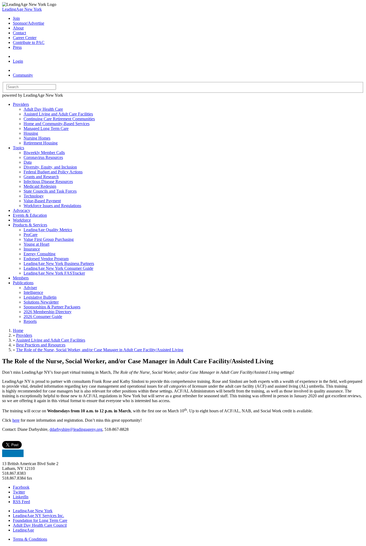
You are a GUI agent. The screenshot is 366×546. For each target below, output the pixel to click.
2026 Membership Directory (48, 311)
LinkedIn (20, 497)
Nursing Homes (37, 138)
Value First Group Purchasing (49, 239)
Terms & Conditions (30, 539)
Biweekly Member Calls (44, 152)
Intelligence (33, 292)
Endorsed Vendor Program (46, 258)
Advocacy (21, 210)
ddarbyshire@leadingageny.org (76, 429)
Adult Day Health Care (43, 109)
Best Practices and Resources (40, 345)
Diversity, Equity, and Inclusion (50, 167)
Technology (34, 196)
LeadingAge (23, 530)
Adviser (30, 287)
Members (21, 278)
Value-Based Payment (42, 201)
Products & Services (30, 225)
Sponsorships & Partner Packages (52, 307)
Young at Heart (36, 244)
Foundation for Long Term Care (40, 520)
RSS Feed (21, 501)
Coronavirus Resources (43, 157)
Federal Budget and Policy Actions (53, 172)
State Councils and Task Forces (50, 191)
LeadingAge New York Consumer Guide (58, 268)
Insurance (32, 249)
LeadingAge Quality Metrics (48, 229)
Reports (30, 321)
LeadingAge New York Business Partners (59, 263)
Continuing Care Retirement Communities (59, 119)
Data (28, 162)
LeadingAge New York (22, 9)
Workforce (22, 220)
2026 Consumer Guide (43, 316)
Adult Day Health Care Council (40, 525)
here (16, 420)
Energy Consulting (39, 254)
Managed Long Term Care (46, 128)
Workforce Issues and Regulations (52, 205)
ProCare (31, 234)
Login (18, 61)
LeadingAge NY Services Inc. (38, 515)
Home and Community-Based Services (56, 123)
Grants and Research (41, 176)
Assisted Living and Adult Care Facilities (58, 114)
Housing (31, 133)
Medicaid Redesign (40, 186)
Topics (18, 147)
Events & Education (30, 215)
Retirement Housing (41, 143)
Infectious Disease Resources (48, 181)
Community (23, 75)
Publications (23, 283)
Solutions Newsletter (41, 302)
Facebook (21, 487)
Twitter (19, 492)
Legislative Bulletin (40, 297)
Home (18, 330)
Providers (21, 104)
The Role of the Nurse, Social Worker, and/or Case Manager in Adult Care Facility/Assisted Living (99, 349)
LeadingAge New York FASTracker (54, 273)
